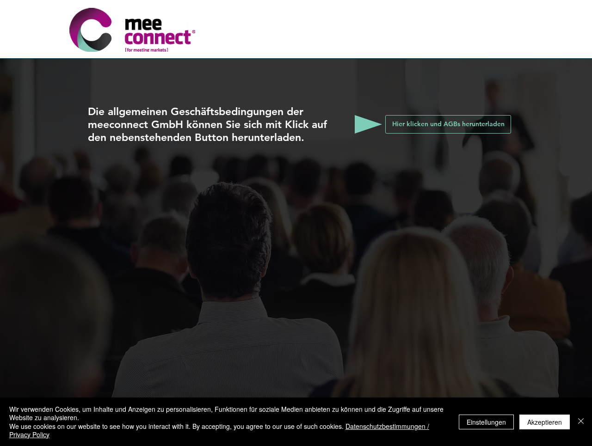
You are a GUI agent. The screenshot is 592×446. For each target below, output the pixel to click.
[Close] (580, 422)
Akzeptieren (544, 422)
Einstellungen (486, 422)
